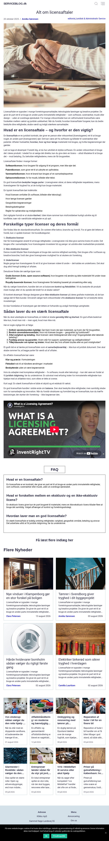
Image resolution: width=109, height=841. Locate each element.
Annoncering (74, 816)
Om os (74, 820)
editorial (71, 18)
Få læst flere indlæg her (54, 540)
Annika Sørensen (30, 19)
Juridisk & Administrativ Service (90, 18)
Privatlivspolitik (59, 836)
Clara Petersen (13, 616)
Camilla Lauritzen (66, 685)
